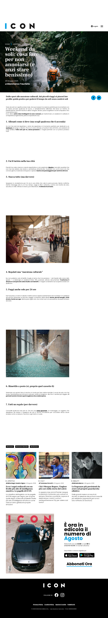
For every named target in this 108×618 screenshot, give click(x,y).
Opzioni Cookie (60, 605)
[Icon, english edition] (94, 26)
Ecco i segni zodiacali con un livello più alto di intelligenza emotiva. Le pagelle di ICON (19, 488)
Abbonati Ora (79, 563)
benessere (10, 446)
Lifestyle (16, 44)
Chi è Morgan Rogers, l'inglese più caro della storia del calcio (53, 487)
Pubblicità (71, 605)
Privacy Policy (38, 605)
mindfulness (34, 446)
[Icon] (20, 28)
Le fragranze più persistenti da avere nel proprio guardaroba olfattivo (86, 488)
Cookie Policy (49, 605)
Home (7, 44)
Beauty (76, 481)
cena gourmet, (42, 411)
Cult (42, 481)
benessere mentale (22, 446)
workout (9, 128)
